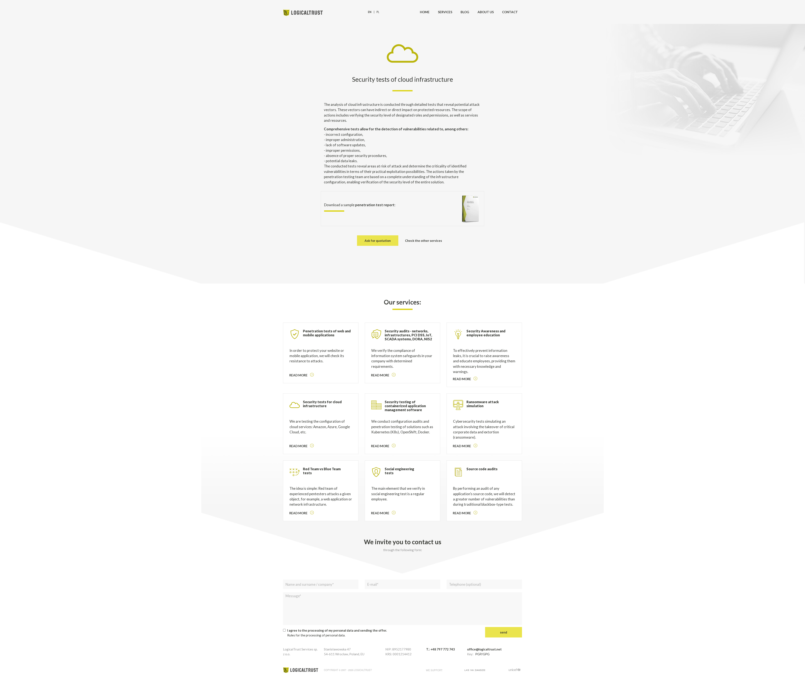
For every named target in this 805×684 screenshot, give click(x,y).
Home (425, 12)
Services (445, 12)
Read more (298, 375)
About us (486, 12)
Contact (510, 12)
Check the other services (423, 240)
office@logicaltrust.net (484, 649)
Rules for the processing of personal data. (316, 635)
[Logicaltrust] (303, 12)
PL (378, 12)
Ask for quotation (378, 240)
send (503, 632)
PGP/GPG (482, 654)
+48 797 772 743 (442, 649)
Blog (465, 12)
